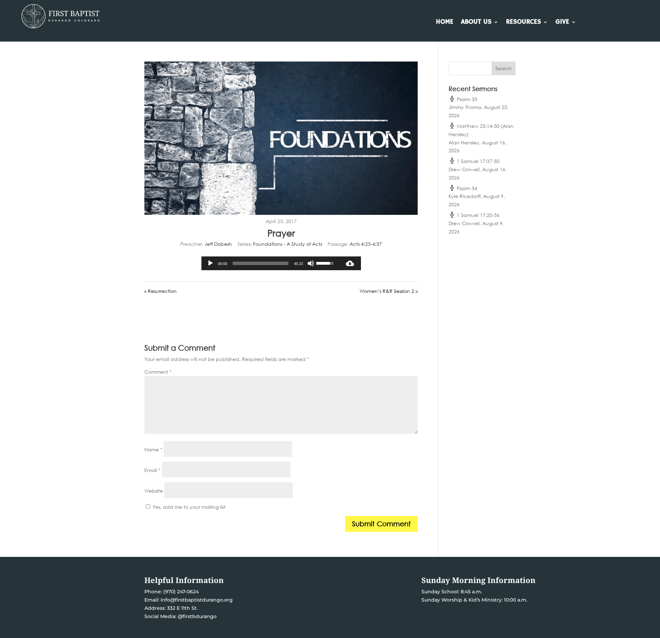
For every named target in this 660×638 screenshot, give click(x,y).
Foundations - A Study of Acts (287, 244)
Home (444, 23)
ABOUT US (476, 23)
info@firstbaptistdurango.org (197, 600)
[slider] (260, 263)
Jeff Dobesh (218, 244)
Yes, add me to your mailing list (188, 507)
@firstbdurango (197, 616)
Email (152, 470)
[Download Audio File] (350, 263)
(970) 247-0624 (180, 591)
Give (562, 23)
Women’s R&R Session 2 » (389, 291)
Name (153, 449)
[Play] (210, 263)
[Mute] (310, 263)
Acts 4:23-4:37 (366, 244)
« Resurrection (160, 291)
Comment (158, 371)
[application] (270, 263)
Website (153, 490)
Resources (523, 23)
